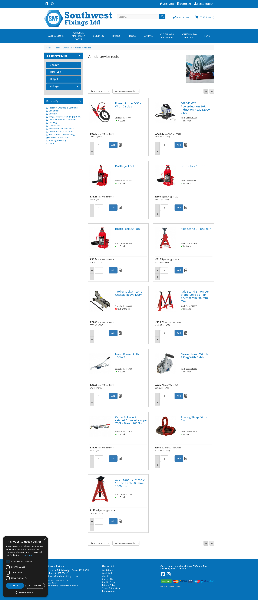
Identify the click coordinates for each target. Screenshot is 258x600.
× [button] (44, 539)
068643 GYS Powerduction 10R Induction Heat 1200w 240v (196, 108)
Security (52, 113)
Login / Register (204, 3)
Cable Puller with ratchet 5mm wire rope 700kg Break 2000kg (131, 420)
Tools (132, 35)
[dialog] (25, 566)
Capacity (54, 64)
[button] (25, 592)
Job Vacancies (108, 591)
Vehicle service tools (83, 47)
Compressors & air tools (60, 131)
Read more (27, 555)
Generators (54, 125)
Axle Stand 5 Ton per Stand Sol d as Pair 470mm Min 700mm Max (195, 296)
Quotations (185, 3)
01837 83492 (182, 17)
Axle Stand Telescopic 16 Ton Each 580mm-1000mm (130, 483)
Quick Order (168, 3)
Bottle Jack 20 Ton (127, 229)
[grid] (206, 91)
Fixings (116, 35)
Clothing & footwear (167, 36)
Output (54, 79)
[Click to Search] (162, 16)
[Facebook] (47, 4)
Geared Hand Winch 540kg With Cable (194, 355)
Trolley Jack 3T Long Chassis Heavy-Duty (128, 293)
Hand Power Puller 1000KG (127, 355)
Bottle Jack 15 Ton (193, 166)
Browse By (52, 101)
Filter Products (58, 55)
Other (51, 143)
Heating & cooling (57, 140)
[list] (211, 91)
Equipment (53, 110)
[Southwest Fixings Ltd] (78, 18)
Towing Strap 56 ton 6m (194, 418)
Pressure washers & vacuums (63, 107)
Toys (207, 35)
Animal (148, 35)
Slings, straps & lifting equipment (64, 116)
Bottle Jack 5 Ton (126, 166)
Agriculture (56, 35)
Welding (52, 122)
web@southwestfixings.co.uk (64, 576)
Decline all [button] (35, 585)
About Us (106, 576)
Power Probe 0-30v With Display (128, 104)
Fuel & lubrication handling (61, 134)
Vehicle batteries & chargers (62, 119)
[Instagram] (52, 4)
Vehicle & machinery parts (78, 36)
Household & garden (189, 36)
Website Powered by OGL (171, 586)
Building (98, 35)
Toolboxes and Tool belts (61, 128)
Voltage (54, 86)
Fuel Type (55, 71)
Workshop (67, 47)
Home (48, 47)
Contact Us (107, 579)
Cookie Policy (108, 582)
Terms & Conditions (112, 588)
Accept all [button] (15, 585)
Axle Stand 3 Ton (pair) (196, 229)
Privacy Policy (108, 585)
